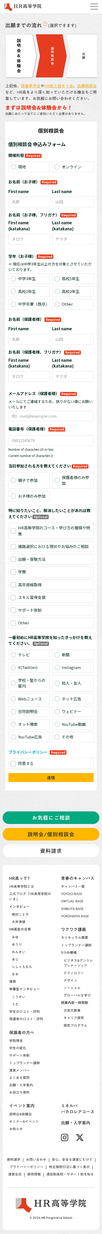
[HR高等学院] (23, 7)
